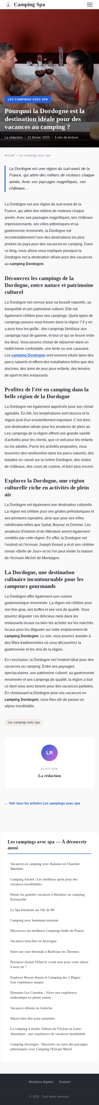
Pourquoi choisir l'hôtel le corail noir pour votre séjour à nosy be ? (49, 964)
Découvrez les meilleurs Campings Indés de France (47, 931)
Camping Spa (29, 4)
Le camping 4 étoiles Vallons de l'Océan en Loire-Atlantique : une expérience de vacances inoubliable (47, 1031)
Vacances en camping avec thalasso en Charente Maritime (45, 866)
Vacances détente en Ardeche (31, 1008)
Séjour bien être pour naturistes (32, 1018)
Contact (64, 1082)
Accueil (10, 155)
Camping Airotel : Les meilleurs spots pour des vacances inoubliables (44, 881)
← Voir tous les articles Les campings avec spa (42, 803)
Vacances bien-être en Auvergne (33, 941)
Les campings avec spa (28, 99)
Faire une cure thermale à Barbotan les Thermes (44, 951)
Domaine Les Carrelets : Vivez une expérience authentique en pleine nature (43, 995)
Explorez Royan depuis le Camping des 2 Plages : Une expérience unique (46, 979)
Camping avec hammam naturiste (34, 920)
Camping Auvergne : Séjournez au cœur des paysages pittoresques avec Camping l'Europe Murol (49, 1046)
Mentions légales (41, 1082)
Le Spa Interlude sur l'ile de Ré (32, 910)
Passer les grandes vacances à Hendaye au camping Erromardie (47, 896)
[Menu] (89, 4)
